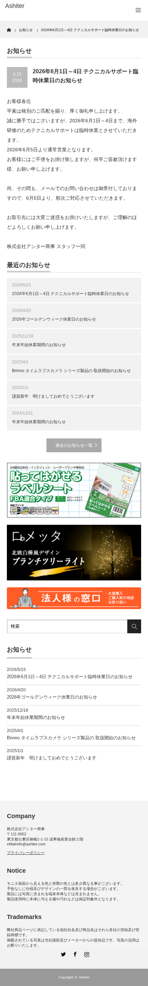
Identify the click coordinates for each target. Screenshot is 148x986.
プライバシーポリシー (26, 853)
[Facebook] (74, 953)
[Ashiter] (34, 6)
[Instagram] (86, 953)
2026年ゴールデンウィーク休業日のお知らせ (54, 319)
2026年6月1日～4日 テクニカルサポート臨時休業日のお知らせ (70, 293)
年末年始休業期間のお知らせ (39, 344)
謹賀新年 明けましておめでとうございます (53, 396)
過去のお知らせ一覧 (74, 445)
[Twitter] (62, 953)
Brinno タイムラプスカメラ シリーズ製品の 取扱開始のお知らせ (71, 370)
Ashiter (84, 977)
